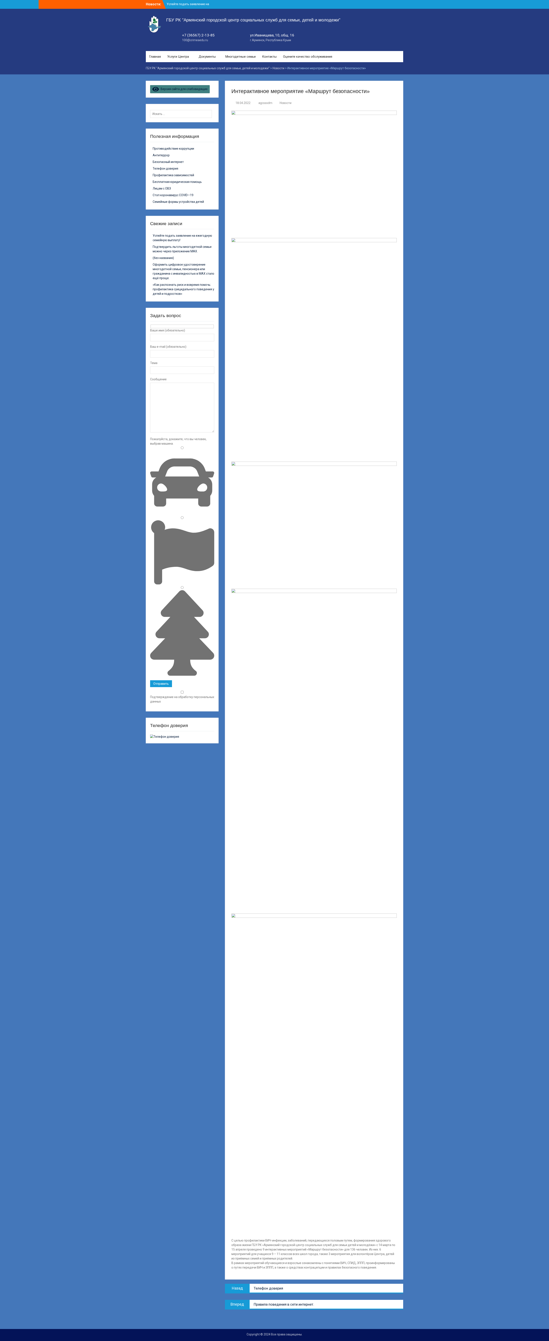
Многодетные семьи (240, 57)
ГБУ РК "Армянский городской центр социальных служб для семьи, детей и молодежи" (253, 20)
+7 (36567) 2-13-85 (198, 35)
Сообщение (158, 379)
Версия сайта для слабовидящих (183, 89)
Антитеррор (161, 155)
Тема (153, 363)
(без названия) (163, 258)
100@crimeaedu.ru (195, 40)
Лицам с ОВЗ (162, 188)
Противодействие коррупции (173, 148)
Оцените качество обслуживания (307, 57)
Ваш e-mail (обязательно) (168, 346)
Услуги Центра (178, 57)
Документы (207, 57)
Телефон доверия (165, 168)
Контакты (269, 57)
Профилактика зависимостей (173, 175)
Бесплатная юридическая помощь (177, 182)
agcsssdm (265, 103)
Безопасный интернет (168, 162)
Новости (285, 103)
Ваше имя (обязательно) (167, 330)
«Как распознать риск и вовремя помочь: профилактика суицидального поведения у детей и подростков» (183, 289)
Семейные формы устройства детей (178, 201)
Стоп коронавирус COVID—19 (173, 195)
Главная (155, 57)
